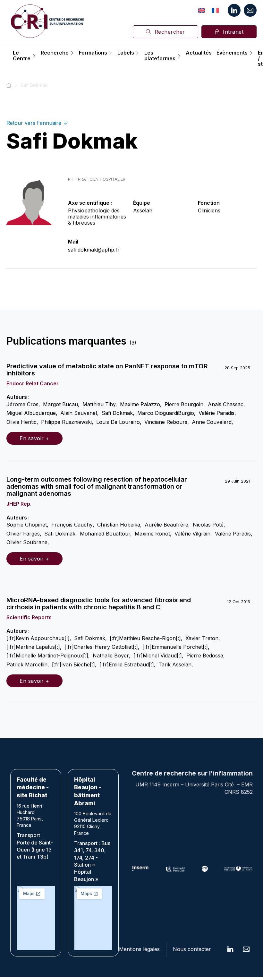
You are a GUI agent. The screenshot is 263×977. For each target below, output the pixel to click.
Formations (93, 53)
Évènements (232, 53)
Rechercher (170, 32)
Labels (125, 53)
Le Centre (21, 55)
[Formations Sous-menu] (111, 53)
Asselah (142, 210)
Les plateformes (159, 55)
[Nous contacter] (250, 10)
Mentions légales (139, 949)
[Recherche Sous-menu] (72, 53)
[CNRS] (205, 868)
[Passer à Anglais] (201, 10)
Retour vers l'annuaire (34, 123)
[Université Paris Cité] (175, 868)
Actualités (199, 53)
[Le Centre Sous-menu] (34, 56)
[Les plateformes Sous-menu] (179, 56)
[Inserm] (140, 868)
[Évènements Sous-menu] (251, 53)
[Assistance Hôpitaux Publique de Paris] (238, 868)
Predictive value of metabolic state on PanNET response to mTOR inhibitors (107, 369)
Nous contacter (192, 949)
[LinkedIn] (234, 10)
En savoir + (34, 438)
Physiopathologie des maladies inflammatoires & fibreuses (97, 216)
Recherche (55, 53)
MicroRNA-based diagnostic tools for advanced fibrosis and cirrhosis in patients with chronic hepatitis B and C (98, 603)
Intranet (233, 32)
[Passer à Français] (215, 10)
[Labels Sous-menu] (138, 53)
